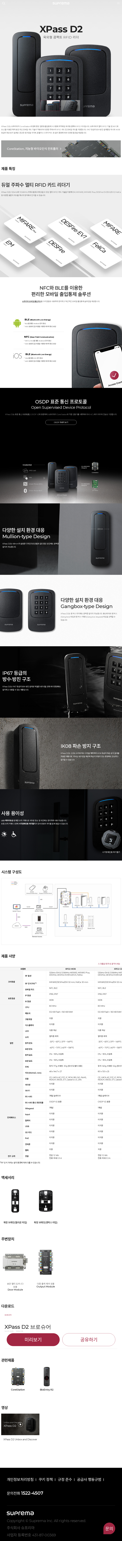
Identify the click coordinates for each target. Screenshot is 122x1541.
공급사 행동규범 (89, 1479)
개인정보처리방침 (20, 1479)
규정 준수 (65, 1479)
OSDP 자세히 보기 (61, 422)
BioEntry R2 (46, 1389)
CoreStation (18, 1389)
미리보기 (33, 1340)
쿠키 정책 (46, 1479)
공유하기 (88, 1340)
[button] (50, 105)
